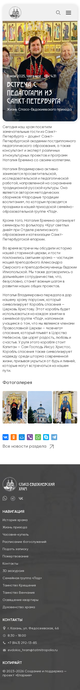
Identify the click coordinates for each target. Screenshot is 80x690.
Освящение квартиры (20, 600)
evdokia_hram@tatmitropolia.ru (33, 650)
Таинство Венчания (19, 592)
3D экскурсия (13, 571)
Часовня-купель (16, 534)
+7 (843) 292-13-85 (22, 643)
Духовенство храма (19, 607)
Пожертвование (16, 556)
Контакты (10, 563)
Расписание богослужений (24, 542)
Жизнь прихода (15, 527)
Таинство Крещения (19, 585)
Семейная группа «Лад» (22, 578)
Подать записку (15, 549)
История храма (15, 520)
